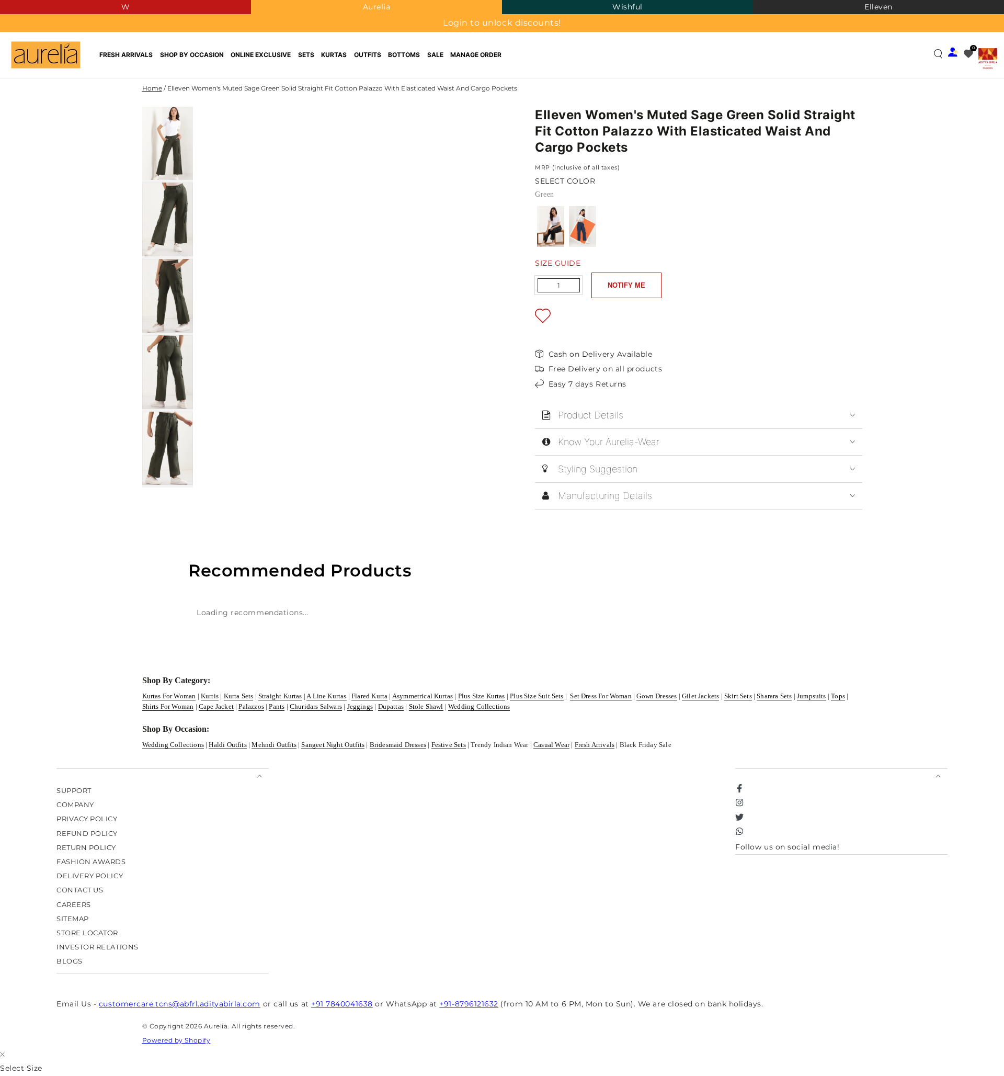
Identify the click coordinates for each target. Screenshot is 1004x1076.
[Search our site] (938, 54)
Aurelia (377, 7)
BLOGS (69, 961)
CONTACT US (79, 890)
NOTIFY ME (626, 285)
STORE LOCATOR (87, 933)
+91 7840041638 (342, 1004)
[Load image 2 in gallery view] (167, 219)
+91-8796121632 (468, 1004)
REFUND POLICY (87, 833)
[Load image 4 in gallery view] (167, 372)
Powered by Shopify (176, 1040)
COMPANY (75, 805)
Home (152, 88)
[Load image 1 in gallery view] (167, 143)
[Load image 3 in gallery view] (167, 296)
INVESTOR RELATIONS (97, 947)
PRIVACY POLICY (87, 819)
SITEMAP (72, 918)
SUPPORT (74, 790)
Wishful (627, 7)
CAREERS (73, 904)
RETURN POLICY (86, 847)
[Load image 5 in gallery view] (167, 448)
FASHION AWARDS (91, 861)
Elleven (878, 7)
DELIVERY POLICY (89, 876)
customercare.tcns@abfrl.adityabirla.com (179, 1004)
